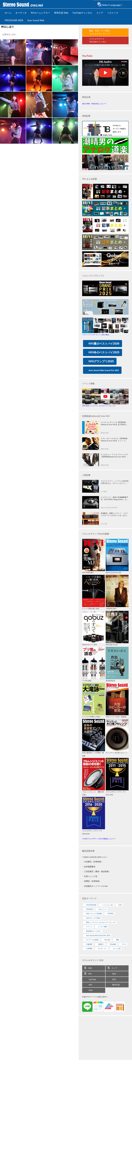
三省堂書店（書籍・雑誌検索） (97, 871)
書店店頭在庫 (88, 851)
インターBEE (102, 927)
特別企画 (86, 97)
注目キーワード (89, 898)
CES (120, 905)
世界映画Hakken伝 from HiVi (96, 416)
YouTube (107, 940)
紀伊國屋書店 (89, 867)
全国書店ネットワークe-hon (96, 886)
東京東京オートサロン (94, 931)
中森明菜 (89, 944)
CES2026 (89, 909)
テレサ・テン (102, 948)
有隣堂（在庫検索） (92, 881)
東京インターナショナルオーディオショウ (101, 922)
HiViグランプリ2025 (101, 361)
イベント (89, 927)
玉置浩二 (101, 944)
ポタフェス (102, 909)
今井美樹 (89, 948)
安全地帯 (113, 944)
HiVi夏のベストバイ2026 (104, 343)
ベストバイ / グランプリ (93, 276)
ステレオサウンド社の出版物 (95, 534)
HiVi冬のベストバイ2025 (104, 352)
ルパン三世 (117, 948)
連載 (117, 940)
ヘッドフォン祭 (107, 905)
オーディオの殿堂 (92, 940)
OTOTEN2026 (91, 905)
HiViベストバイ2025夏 (94, 914)
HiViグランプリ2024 (93, 918)
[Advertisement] (105, 1038)
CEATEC (110, 914)
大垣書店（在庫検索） (93, 862)
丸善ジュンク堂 (90, 876)
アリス (124, 944)
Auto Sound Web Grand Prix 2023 (98, 935)
